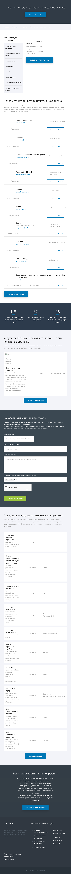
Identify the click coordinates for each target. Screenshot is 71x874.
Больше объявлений (35, 400)
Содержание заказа (10, 455)
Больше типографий (15, 294)
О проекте (56, 837)
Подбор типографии (59, 833)
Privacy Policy (40, 870)
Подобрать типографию (39, 60)
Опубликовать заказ (15, 498)
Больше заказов (35, 756)
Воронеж (24, 27)
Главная (6, 27)
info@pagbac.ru (8, 856)
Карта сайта (57, 844)
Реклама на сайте (39, 847)
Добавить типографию (35, 807)
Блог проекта (57, 840)
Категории (15, 27)
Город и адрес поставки (11, 444)
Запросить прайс (56, 129)
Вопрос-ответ (57, 830)
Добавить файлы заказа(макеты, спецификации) (20, 475)
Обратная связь (9, 859)
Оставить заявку (35, 14)
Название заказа (9, 434)
